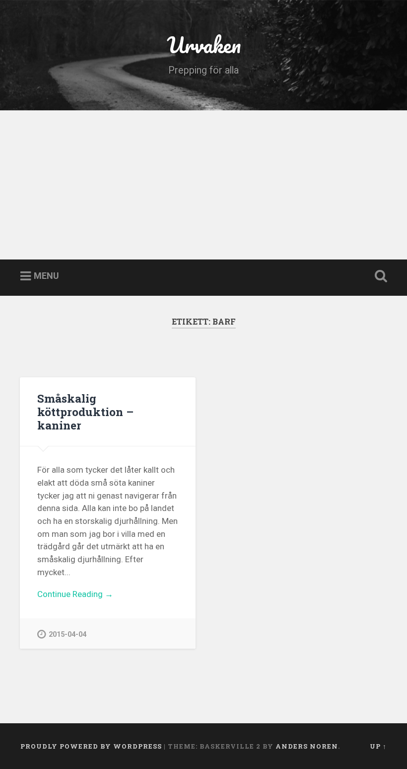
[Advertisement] (203, 185)
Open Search (379, 276)
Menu (46, 276)
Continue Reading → (75, 594)
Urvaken (204, 44)
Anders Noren (306, 746)
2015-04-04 (67, 634)
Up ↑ (378, 746)
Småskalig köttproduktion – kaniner (85, 411)
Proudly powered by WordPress (91, 746)
